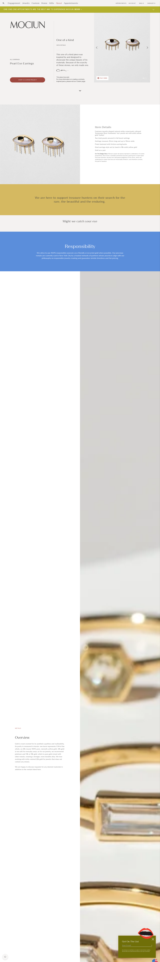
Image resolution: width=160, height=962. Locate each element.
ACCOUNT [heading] (132, 3)
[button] (3, 3)
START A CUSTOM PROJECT (27, 80)
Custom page (80, 81)
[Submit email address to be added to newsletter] (151, 945)
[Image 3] (146, 78)
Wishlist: (151, 3)
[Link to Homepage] (27, 25)
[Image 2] (144, 78)
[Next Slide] (147, 47)
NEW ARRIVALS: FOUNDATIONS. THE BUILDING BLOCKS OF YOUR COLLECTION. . (45, 9)
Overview (22, 737)
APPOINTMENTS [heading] (121, 3)
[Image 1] (143, 78)
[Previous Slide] (96, 47)
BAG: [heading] (141, 3)
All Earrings (15, 59)
